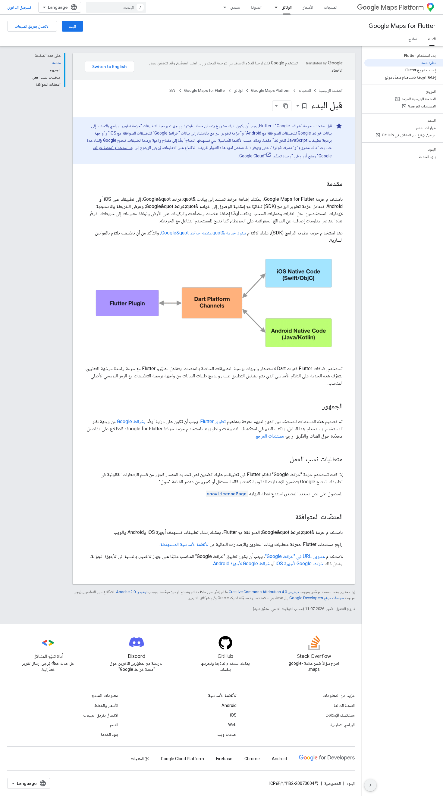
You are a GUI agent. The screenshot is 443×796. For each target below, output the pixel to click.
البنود (351, 783)
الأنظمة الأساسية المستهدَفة (184, 544)
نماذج (412, 39)
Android (229, 705)
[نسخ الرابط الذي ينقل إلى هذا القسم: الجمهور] (316, 406)
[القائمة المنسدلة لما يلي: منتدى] (223, 7)
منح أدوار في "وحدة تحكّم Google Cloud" (276, 155)
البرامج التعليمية (342, 724)
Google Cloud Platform (182, 758)
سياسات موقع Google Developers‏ (316, 598)
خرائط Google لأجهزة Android (241, 563)
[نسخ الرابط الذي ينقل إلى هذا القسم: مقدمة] (320, 184)
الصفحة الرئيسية (331, 90)
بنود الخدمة (109, 734)
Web (232, 724)
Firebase (224, 758)
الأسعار (308, 7)
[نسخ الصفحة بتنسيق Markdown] (285, 106)
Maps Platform (402, 7)
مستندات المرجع (270, 436)
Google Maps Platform (271, 90)
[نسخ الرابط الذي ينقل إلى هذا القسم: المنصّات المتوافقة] (289, 517)
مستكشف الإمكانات (340, 715)
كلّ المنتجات (139, 758)
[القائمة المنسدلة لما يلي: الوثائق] (274, 7)
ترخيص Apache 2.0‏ (131, 592)
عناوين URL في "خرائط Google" (295, 556)
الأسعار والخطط (106, 705)
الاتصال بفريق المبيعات (32, 26)
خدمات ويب (227, 734)
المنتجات (330, 7)
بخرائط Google (131, 421)
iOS (233, 715)
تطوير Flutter (213, 421)
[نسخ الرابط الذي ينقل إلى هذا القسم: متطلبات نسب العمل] (284, 459)
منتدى (235, 7)
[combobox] (116, 7)
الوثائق (286, 7)
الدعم (114, 724)
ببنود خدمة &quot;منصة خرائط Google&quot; (203, 233)
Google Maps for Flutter (402, 26)
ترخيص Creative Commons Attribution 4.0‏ (264, 592)
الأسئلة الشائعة (344, 705)
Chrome (252, 758)
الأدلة (432, 39)
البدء (72, 26)
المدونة (256, 7)
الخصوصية (332, 783)
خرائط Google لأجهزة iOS (299, 563)
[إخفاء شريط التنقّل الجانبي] (370, 785)
